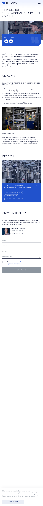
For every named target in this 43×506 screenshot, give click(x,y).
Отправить (21, 270)
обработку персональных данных (16, 263)
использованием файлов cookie (24, 497)
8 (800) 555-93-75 (17, 233)
